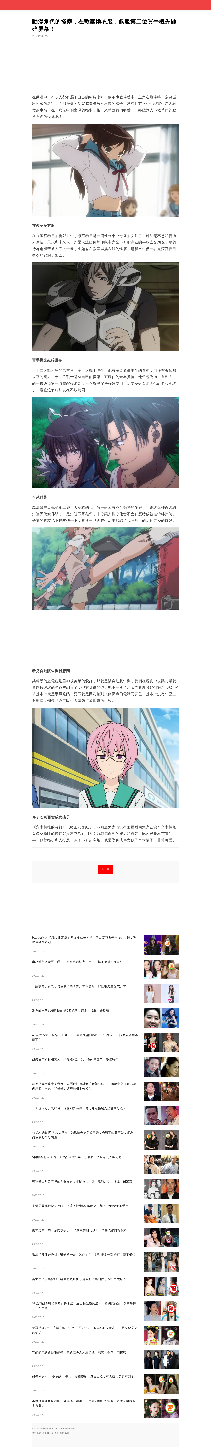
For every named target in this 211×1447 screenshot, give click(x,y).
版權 (67, 1433)
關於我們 (36, 1433)
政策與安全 (48, 1433)
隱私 (62, 1433)
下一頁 (105, 869)
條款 (56, 1433)
